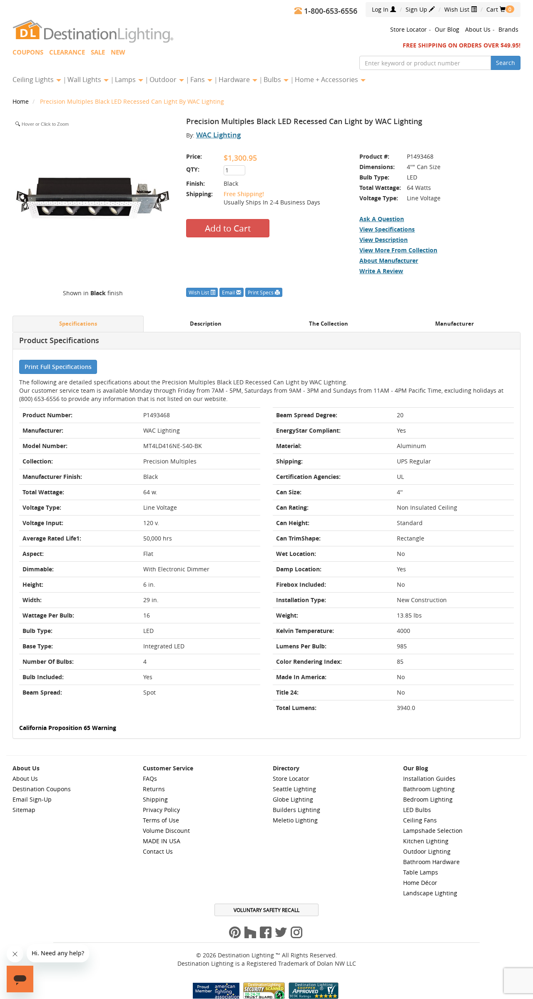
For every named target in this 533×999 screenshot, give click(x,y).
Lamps (126, 79)
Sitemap (23, 810)
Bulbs (273, 79)
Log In (381, 9)
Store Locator (408, 29)
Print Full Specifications (58, 367)
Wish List (457, 9)
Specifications (78, 323)
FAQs (150, 778)
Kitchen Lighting (425, 841)
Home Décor (420, 883)
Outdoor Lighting (427, 851)
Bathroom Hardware (431, 862)
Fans (198, 79)
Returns (154, 789)
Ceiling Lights (33, 79)
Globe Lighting (293, 799)
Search (505, 63)
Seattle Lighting (294, 789)
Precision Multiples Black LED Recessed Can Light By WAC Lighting (132, 101)
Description (206, 323)
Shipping (155, 799)
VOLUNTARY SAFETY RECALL (266, 910)
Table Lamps (420, 872)
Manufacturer (454, 323)
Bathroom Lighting (429, 789)
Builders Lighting (296, 810)
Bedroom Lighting (428, 799)
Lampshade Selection (433, 831)
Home (21, 101)
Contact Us (158, 851)
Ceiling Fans (420, 820)
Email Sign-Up (32, 799)
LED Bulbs (417, 810)
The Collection (328, 323)
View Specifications (387, 229)
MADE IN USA (161, 841)
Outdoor (163, 79)
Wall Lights (85, 79)
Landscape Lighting (430, 893)
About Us (478, 29)
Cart (496, 9)
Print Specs (261, 292)
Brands (508, 29)
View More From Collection (398, 250)
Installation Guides (429, 778)
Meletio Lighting (295, 820)
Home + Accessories (327, 79)
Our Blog (447, 29)
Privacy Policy (161, 810)
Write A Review (381, 271)
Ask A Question (381, 219)
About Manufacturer (388, 260)
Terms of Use (161, 820)
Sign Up (417, 9)
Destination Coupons (41, 789)
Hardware (235, 79)
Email (229, 292)
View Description (383, 240)
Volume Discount (166, 831)
